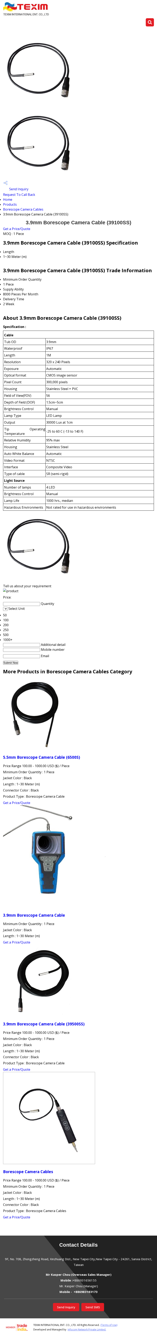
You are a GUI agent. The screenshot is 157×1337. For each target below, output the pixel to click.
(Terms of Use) (108, 1325)
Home (7, 199)
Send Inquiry (18, 189)
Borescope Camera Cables (23, 209)
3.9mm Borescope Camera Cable (34, 915)
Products (10, 204)
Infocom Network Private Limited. (87, 1329)
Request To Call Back (19, 194)
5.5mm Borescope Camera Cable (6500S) (41, 757)
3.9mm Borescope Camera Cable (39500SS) (44, 1023)
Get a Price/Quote (16, 229)
